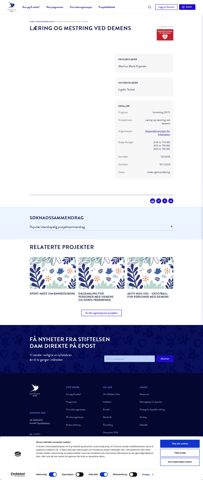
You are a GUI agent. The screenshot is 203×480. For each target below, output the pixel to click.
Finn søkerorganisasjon (81, 7)
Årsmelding (108, 425)
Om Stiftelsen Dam (111, 394)
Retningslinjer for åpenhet (151, 402)
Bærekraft (107, 417)
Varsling (143, 417)
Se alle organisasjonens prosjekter (101, 313)
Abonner (165, 358)
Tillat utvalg (180, 453)
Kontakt (106, 409)
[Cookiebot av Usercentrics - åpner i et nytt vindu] (18, 475)
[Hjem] (46, 390)
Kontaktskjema (43, 423)
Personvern (144, 394)
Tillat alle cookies (180, 443)
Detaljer (146, 474)
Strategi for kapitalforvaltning (152, 409)
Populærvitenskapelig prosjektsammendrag (57, 227)
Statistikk (144, 425)
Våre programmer (54, 7)
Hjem (32, 22)
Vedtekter (107, 402)
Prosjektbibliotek (107, 7)
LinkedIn (36, 434)
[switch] (80, 474)
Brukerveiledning (73, 425)
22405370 (38, 420)
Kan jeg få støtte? (31, 7)
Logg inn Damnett (166, 7)
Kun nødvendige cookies (180, 462)
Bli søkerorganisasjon (75, 417)
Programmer (71, 402)
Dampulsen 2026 (110, 432)
